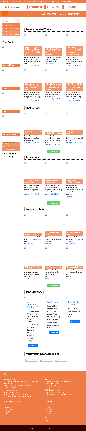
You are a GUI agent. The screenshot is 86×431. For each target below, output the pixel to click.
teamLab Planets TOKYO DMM (52, 181)
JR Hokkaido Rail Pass (52, 233)
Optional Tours (8, 65)
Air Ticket (47, 407)
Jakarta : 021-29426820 (69, 14)
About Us (7, 405)
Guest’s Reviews (9, 409)
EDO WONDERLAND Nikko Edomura (32, 181)
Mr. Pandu (52, 302)
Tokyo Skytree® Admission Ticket (73, 181)
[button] (53, 151)
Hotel (46, 420)
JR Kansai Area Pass (33, 267)
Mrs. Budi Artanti (73, 303)
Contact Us (8, 407)
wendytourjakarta (11, 390)
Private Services (49, 418)
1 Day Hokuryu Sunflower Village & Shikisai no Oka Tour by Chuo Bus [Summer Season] (74, 50)
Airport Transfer (9, 134)
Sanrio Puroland (8, 149)
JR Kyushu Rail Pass (74, 267)
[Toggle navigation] (5, 13)
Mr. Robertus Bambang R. (33, 304)
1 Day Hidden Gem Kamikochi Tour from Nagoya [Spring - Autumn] (53, 51)
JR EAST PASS (30, 234)
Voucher (6, 111)
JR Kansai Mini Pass (53, 267)
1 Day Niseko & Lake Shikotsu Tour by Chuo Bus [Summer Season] (74, 86)
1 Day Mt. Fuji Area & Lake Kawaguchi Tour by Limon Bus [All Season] (54, 86)
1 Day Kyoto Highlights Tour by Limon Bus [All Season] (32, 86)
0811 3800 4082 (10, 388)
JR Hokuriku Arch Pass (73, 233)
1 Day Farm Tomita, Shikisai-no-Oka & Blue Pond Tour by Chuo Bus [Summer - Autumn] (33, 50)
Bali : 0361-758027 (49, 14)
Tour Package (49, 409)
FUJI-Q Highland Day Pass (33, 132)
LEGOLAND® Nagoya (54, 133)
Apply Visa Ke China (10, 34)
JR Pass (6, 88)
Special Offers (49, 405)
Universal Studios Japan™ (73, 132)
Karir (6, 413)
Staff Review (8, 411)
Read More (33, 346)
